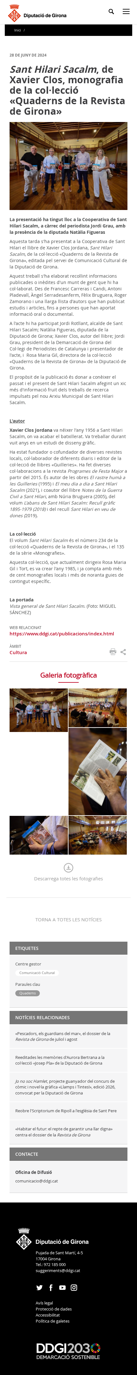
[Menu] (127, 12)
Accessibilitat (48, 1315)
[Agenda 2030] (68, 1351)
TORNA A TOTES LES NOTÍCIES (68, 919)
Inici (18, 30)
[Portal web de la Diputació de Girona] (52, 1237)
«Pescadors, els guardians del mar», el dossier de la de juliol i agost (62, 1036)
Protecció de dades (54, 1309)
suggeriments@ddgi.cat (58, 1270)
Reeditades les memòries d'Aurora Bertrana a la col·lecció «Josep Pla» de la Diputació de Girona (60, 1060)
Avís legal (44, 1303)
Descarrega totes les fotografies (68, 878)
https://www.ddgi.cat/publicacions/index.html (62, 633)
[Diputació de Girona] (38, 12)
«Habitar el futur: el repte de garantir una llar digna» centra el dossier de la (63, 1132)
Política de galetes (52, 1321)
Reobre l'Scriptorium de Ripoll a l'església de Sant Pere (66, 1111)
